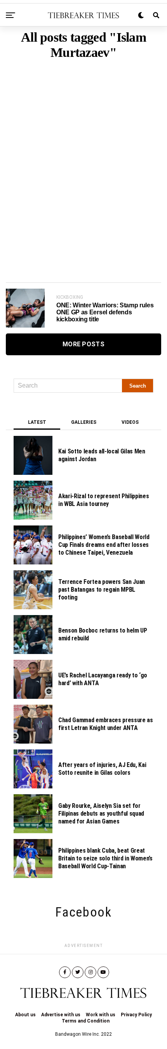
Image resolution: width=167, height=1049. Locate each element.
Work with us (100, 1014)
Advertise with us (60, 1014)
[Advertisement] (83, 159)
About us (25, 1014)
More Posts (83, 344)
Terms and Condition (86, 1021)
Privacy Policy (136, 1014)
